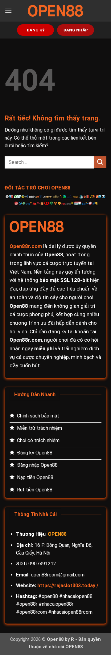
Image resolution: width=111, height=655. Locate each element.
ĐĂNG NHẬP (75, 29)
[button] (8, 10)
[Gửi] (100, 162)
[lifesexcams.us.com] (55, 11)
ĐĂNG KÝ (36, 29)
